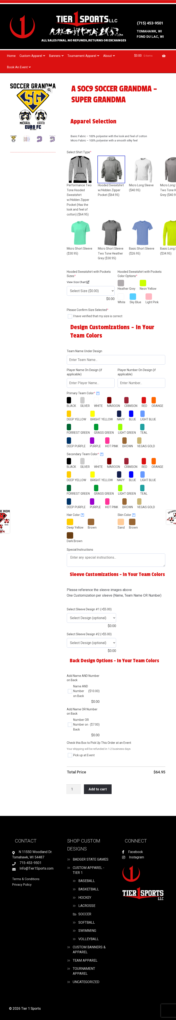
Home (11, 56)
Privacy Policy (22, 885)
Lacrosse (86, 906)
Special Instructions (80, 549)
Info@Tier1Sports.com (36, 868)
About (107, 56)
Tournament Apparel (81, 56)
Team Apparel (85, 960)
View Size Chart (76, 282)
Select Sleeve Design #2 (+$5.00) (89, 634)
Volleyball (88, 939)
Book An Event (17, 67)
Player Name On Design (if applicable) (84, 372)
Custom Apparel (31, 56)
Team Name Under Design (84, 351)
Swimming (87, 931)
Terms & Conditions (25, 879)
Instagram (136, 857)
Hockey (84, 898)
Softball (86, 922)
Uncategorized (86, 982)
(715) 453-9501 (150, 23)
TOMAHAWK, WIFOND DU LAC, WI (150, 34)
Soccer (84, 914)
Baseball (86, 881)
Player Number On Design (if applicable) (137, 372)
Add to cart (98, 789)
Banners (55, 56)
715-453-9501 (30, 863)
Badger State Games (90, 859)
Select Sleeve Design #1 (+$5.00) (89, 609)
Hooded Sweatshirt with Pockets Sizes (89, 274)
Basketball (88, 889)
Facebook (135, 852)
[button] (49, 89)
